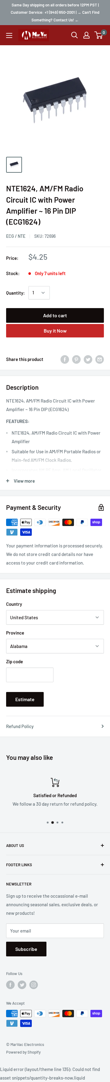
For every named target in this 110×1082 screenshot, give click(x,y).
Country (14, 604)
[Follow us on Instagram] (33, 985)
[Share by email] (99, 359)
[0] (99, 35)
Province (15, 632)
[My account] (86, 35)
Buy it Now (55, 330)
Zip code (14, 661)
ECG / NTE (15, 236)
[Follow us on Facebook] (10, 985)
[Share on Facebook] (65, 359)
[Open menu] (9, 35)
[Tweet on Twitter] (88, 359)
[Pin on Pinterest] (76, 359)
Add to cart (55, 315)
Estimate (25, 699)
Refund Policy (20, 726)
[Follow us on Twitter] (22, 985)
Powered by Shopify (23, 1052)
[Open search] (74, 35)
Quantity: (15, 293)
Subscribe (26, 949)
